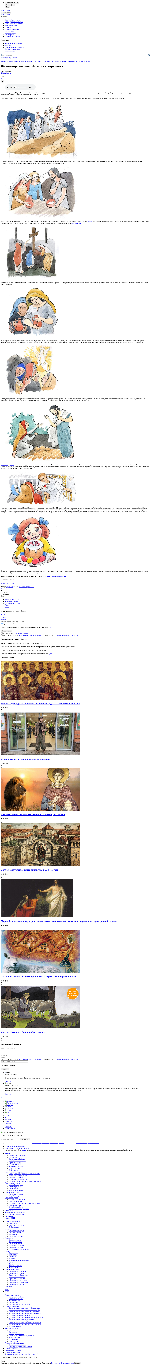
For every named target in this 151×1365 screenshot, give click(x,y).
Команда (8, 1123)
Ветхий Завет (13, 1157)
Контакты (8, 1121)
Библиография (14, 1170)
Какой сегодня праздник (13, 43)
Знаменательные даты (16, 1231)
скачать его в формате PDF (57, 576)
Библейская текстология (17, 1161)
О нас (7, 1116)
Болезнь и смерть (15, 1240)
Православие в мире (12, 1269)
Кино (11, 1262)
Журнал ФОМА (6, 61)
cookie (23, 1150)
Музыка (12, 1258)
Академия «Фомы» (11, 25)
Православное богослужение (15, 47)
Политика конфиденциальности (16, 1146)
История (8, 1229)
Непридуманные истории (14, 22)
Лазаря (90, 221)
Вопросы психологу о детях (19, 1209)
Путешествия (9, 1216)
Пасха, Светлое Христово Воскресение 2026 (24, 1174)
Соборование (13, 1339)
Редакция (9, 587)
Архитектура (13, 1253)
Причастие (13, 1332)
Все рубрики (9, 35)
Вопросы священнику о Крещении (21, 1321)
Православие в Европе (17, 1279)
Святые (58, 61)
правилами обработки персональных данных (48, 1143)
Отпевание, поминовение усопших (21, 1336)
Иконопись (13, 1256)
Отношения (9, 1211)
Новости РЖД (10, 1218)
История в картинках (12, 603)
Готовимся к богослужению (14, 1343)
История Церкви (15, 1232)
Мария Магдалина (7, 465)
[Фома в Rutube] (8, 1110)
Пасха (7, 605)
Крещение (12, 1330)
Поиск (7, 7)
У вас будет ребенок (16, 1207)
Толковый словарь (15, 1266)
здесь (50, 627)
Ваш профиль (10, 5)
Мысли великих (14, 1267)
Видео (7, 1291)
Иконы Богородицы (16, 1185)
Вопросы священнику (12, 29)
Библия (7, 1153)
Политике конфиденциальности (62, 1363)
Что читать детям (15, 1205)
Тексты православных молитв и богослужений (21, 1354)
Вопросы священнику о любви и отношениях (25, 1323)
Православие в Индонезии (18, 1282)
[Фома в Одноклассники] (11, 1103)
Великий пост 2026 (16, 1299)
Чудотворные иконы (16, 1190)
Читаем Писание (15, 1164)
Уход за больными (15, 1242)
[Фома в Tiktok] (8, 1107)
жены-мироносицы (11, 601)
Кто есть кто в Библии (17, 1159)
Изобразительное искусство (19, 1260)
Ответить (8, 1081)
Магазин (8, 1117)
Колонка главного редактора (15, 1212)
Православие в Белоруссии (18, 1275)
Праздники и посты (12, 1295)
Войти (15, 58)
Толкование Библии (16, 1166)
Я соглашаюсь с (15, 633)
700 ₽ (3, 615)
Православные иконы (12, 1183)
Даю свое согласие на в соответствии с (40, 635)
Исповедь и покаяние (16, 1334)
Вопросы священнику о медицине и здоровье (25, 1324)
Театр (11, 1264)
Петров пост (13, 1302)
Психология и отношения (14, 23)
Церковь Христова (11, 1348)
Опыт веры (13, 1223)
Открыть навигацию (12, 2)
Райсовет (8, 45)
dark (5, 73)
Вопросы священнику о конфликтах (21, 1319)
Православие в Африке (17, 1273)
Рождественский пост (16, 1297)
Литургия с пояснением (17, 1345)
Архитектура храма (16, 1194)
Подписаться (25, 1139)
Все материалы (10, 33)
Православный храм (12, 1192)
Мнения (8, 1288)
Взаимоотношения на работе (19, 1249)
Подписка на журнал (12, 36)
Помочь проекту (7, 631)
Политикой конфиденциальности (66, 635)
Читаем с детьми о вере (13, 49)
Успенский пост (14, 1300)
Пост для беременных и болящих (20, 1304)
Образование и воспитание (14, 1214)
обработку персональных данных (30, 635)
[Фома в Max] (7, 1112)
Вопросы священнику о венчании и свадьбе (24, 1310)
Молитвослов (9, 31)
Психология (9, 1238)
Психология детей (15, 1201)
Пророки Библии (15, 1163)
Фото (7, 1290)
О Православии (14, 1227)
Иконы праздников (15, 1187)
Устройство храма (15, 1196)
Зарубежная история (16, 1236)
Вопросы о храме (15, 1326)
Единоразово (8, 624)
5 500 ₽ (3, 619)
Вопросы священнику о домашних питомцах (25, 1313)
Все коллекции (10, 51)
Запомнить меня (9, 1065)
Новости (8, 27)
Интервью (8, 1286)
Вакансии (8, 1125)
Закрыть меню (6, 12)
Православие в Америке (17, 1271)
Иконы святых (14, 1188)
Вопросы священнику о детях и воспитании (24, 1203)
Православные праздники (32, 61)
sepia (9, 73)
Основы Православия (12, 20)
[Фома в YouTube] (9, 1108)
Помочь (8, 10)
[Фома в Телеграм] (9, 1105)
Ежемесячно (20, 624)
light (2, 73)
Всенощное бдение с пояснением (20, 1347)
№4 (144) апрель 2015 (26, 587)
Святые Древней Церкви (81, 61)
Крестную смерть (77, 223)
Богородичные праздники (18, 1179)
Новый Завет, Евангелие (17, 1155)
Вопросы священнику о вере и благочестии (24, 1308)
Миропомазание (14, 1337)
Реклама (8, 1119)
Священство (13, 1341)
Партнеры (8, 1127)
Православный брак (16, 1247)
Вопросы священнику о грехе (19, 1315)
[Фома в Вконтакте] (9, 1101)
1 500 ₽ (3, 617)
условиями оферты (21, 633)
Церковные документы (13, 1350)
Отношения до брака (16, 1245)
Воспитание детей (11, 1198)
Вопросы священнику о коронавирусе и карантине (27, 1317)
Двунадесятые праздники (18, 1175)
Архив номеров (10, 1128)
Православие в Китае (16, 1284)
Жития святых (67, 61)
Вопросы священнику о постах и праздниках (25, 1181)
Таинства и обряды (11, 1328)
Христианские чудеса (16, 1225)
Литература (13, 1255)
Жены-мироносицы (7, 583)
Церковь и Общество (12, 1352)
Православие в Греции (17, 1277)
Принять (77, 1363)
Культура (8, 1251)
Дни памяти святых (49, 61)
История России (14, 1234)
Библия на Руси (14, 1168)
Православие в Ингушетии (18, 1280)
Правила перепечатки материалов (17, 1148)
